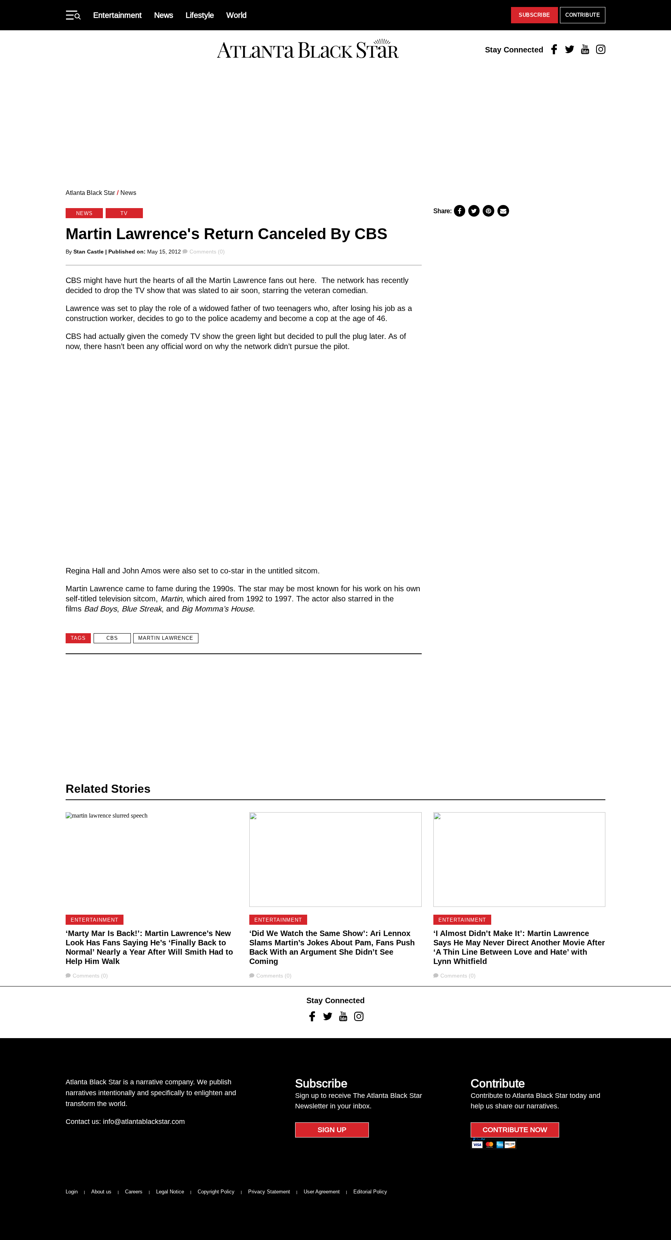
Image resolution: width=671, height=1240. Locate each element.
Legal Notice (170, 1192)
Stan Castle (88, 251)
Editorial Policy (370, 1192)
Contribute (582, 15)
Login (72, 1192)
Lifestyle (200, 15)
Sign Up (332, 1130)
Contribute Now (515, 1130)
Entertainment (117, 15)
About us (101, 1192)
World (236, 15)
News (163, 15)
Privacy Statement (269, 1192)
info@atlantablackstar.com (144, 1121)
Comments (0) (207, 251)
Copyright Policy (216, 1192)
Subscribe (534, 15)
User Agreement (322, 1192)
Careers (134, 1192)
